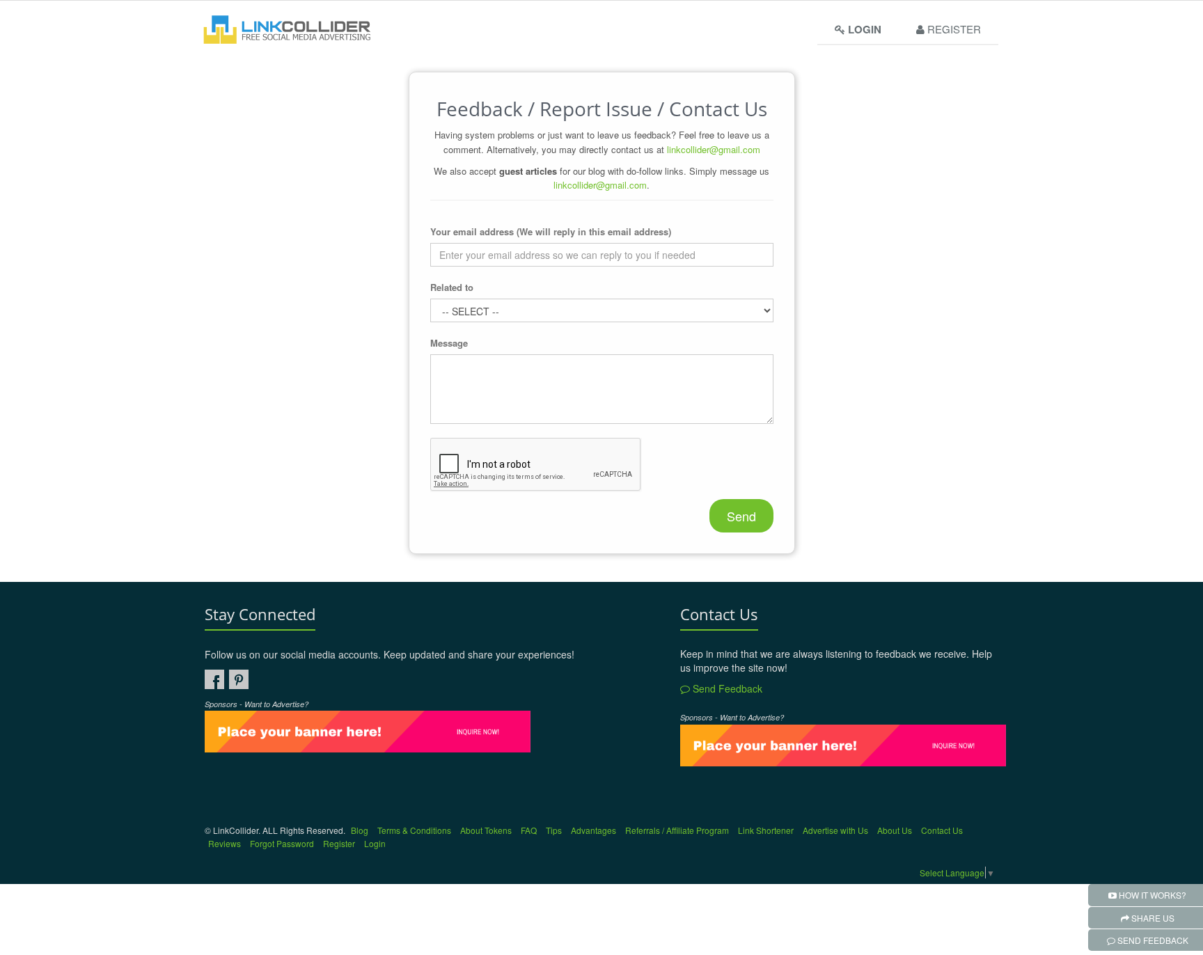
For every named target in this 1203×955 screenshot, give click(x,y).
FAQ (529, 830)
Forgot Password (282, 843)
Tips (554, 830)
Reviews (224, 843)
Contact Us (942, 830)
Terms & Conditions (414, 830)
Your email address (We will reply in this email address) (550, 231)
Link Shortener (766, 830)
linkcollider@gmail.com (713, 149)
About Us (894, 830)
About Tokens (486, 830)
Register (953, 29)
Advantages (593, 830)
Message (449, 342)
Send (741, 516)
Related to (451, 287)
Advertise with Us (835, 830)
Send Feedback (726, 688)
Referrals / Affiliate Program (677, 830)
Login (375, 843)
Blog (359, 830)
